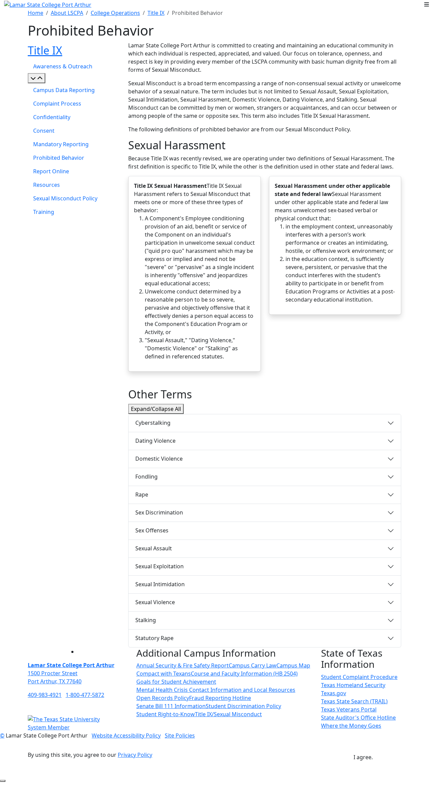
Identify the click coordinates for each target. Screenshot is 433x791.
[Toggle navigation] (426, 4)
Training (43, 212)
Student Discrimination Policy (243, 706)
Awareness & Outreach (62, 66)
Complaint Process (57, 103)
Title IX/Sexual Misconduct (228, 714)
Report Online (51, 171)
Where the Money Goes (351, 725)
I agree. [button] (363, 757)
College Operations (115, 13)
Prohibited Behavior (58, 157)
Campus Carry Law (252, 665)
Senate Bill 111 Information (171, 706)
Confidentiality (51, 117)
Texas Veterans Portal (349, 709)
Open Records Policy (162, 698)
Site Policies (180, 735)
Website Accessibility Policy (126, 735)
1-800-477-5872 (85, 695)
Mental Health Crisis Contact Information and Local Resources (215, 690)
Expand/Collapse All (156, 409)
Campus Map (293, 665)
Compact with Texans (163, 673)
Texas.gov (333, 693)
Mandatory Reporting (61, 144)
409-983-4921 (45, 695)
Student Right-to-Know (165, 714)
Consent (43, 130)
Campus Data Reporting (64, 90)
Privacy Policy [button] (135, 755)
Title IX (155, 13)
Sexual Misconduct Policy (65, 198)
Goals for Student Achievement (176, 681)
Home (35, 13)
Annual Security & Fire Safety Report (182, 665)
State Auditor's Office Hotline (358, 717)
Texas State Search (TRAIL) (354, 701)
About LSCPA (67, 13)
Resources (46, 185)
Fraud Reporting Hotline (220, 698)
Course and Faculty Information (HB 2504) (244, 673)
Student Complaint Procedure (359, 677)
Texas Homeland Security (353, 685)
